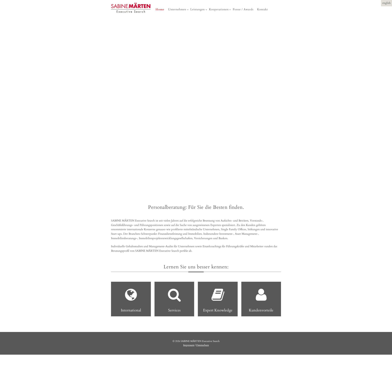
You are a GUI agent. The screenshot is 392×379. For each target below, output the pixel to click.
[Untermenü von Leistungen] (206, 9)
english (386, 3)
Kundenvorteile (261, 310)
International (131, 310)
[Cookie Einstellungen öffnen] (23, 377)
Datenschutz (202, 345)
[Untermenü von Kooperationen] (230, 9)
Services (174, 310)
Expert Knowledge (217, 310)
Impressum (188, 345)
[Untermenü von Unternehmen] (188, 9)
